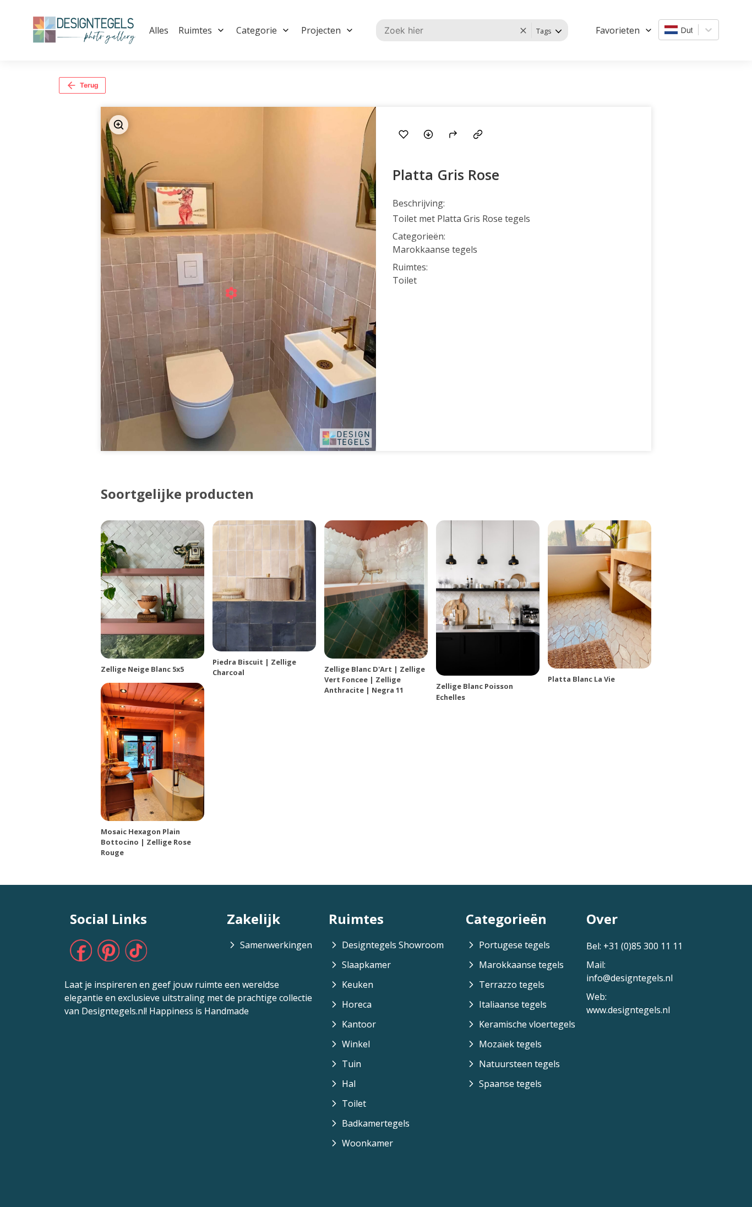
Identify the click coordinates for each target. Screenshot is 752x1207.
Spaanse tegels (510, 1083)
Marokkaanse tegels (521, 964)
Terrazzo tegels (511, 984)
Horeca (357, 1004)
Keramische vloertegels (527, 1024)
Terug (89, 85)
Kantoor (359, 1024)
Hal (349, 1083)
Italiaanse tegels (513, 1004)
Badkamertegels (376, 1123)
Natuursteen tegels (519, 1063)
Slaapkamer (366, 964)
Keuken (357, 984)
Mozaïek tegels (510, 1044)
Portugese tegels (514, 944)
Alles (158, 30)
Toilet (354, 1103)
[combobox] (665, 29)
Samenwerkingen (276, 944)
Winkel (356, 1044)
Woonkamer (367, 1143)
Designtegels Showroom (393, 944)
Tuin (351, 1063)
